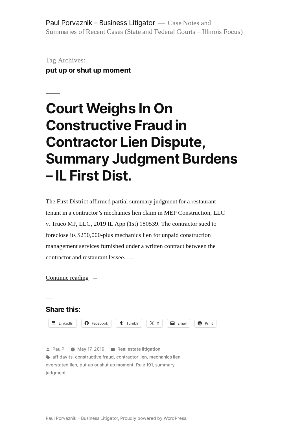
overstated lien (61, 365)
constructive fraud (94, 357)
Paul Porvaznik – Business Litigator (100, 22)
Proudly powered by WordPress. (153, 418)
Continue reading (72, 278)
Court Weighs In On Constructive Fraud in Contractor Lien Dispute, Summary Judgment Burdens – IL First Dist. (141, 142)
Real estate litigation (138, 349)
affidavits (62, 357)
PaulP (58, 349)
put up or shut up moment (106, 365)
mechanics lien (164, 357)
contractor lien (131, 357)
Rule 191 (144, 365)
